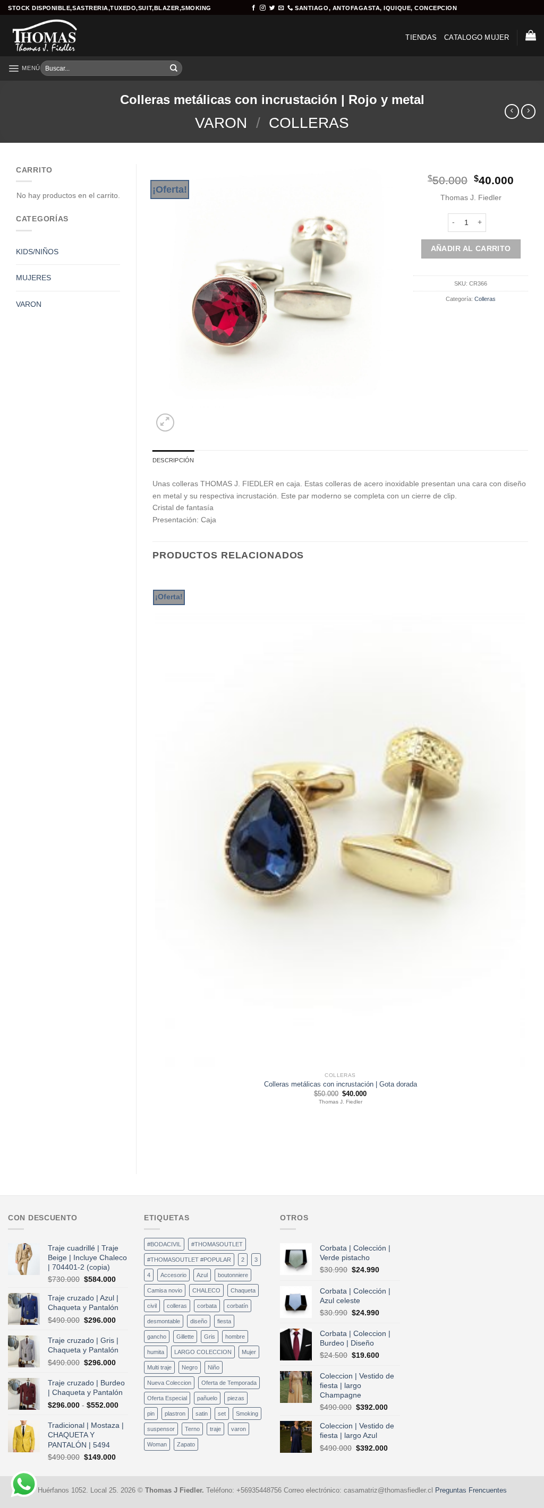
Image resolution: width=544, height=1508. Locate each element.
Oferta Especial (167, 1398)
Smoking (247, 1413)
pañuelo (207, 1398)
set (222, 1413)
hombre (235, 1336)
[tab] (173, 460)
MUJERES (33, 277)
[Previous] (156, 1141)
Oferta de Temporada (229, 1383)
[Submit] (174, 68)
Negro (190, 1367)
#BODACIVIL (164, 1244)
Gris (209, 1336)
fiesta (224, 1321)
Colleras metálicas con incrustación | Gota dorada (340, 1084)
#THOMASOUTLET (217, 1244)
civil (152, 1306)
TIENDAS (421, 37)
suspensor (161, 1429)
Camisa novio (164, 1290)
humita (155, 1352)
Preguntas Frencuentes (471, 1490)
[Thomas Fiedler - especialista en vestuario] (52, 35)
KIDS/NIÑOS (37, 251)
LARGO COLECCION (203, 1352)
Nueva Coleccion (169, 1383)
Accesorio (173, 1275)
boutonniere (233, 1275)
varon (238, 1429)
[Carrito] (530, 35)
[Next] (187, 418)
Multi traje (159, 1367)
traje (215, 1429)
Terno (192, 1429)
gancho (156, 1336)
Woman (157, 1444)
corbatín (237, 1306)
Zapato (186, 1444)
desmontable (163, 1321)
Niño (213, 1367)
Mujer (249, 1352)
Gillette (185, 1336)
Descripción (173, 460)
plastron (175, 1413)
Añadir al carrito (471, 248)
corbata (207, 1306)
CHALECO (206, 1290)
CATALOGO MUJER (476, 37)
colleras (177, 1306)
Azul (202, 1275)
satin (202, 1413)
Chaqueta (243, 1290)
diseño (198, 1321)
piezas (235, 1398)
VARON (221, 123)
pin (151, 1413)
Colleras (309, 123)
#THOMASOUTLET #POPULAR (189, 1259)
